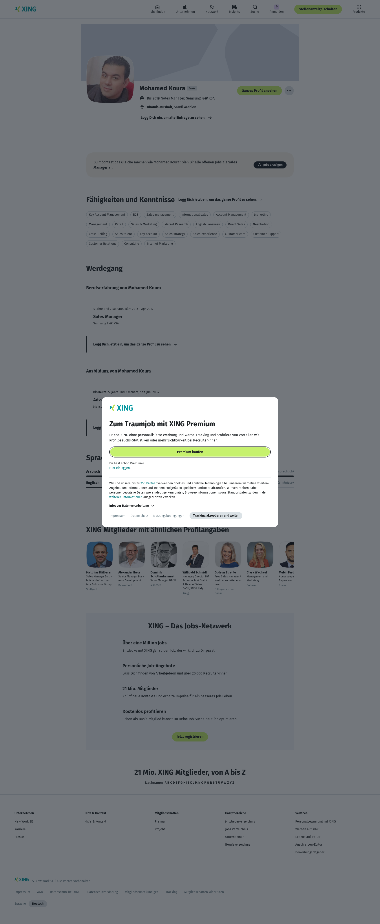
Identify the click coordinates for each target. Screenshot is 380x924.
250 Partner (149, 483)
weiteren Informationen (125, 497)
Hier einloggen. (119, 468)
